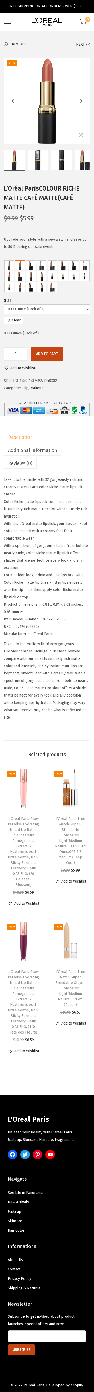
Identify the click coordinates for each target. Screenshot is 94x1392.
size (7, 300)
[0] (83, 22)
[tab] (47, 437)
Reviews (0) (20, 463)
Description (20, 437)
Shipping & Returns (24, 1288)
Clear (16, 320)
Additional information (32, 450)
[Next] (80, 101)
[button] (19, 368)
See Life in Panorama (25, 1192)
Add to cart (47, 354)
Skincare (15, 1221)
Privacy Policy (19, 1279)
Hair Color (16, 1230)
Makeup (37, 388)
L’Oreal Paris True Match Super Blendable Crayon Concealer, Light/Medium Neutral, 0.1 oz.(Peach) (70, 988)
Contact (14, 1269)
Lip (26, 388)
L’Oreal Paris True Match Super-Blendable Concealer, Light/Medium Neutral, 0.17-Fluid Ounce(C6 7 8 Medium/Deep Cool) (70, 840)
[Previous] (13, 101)
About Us (15, 1260)
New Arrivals (18, 1202)
